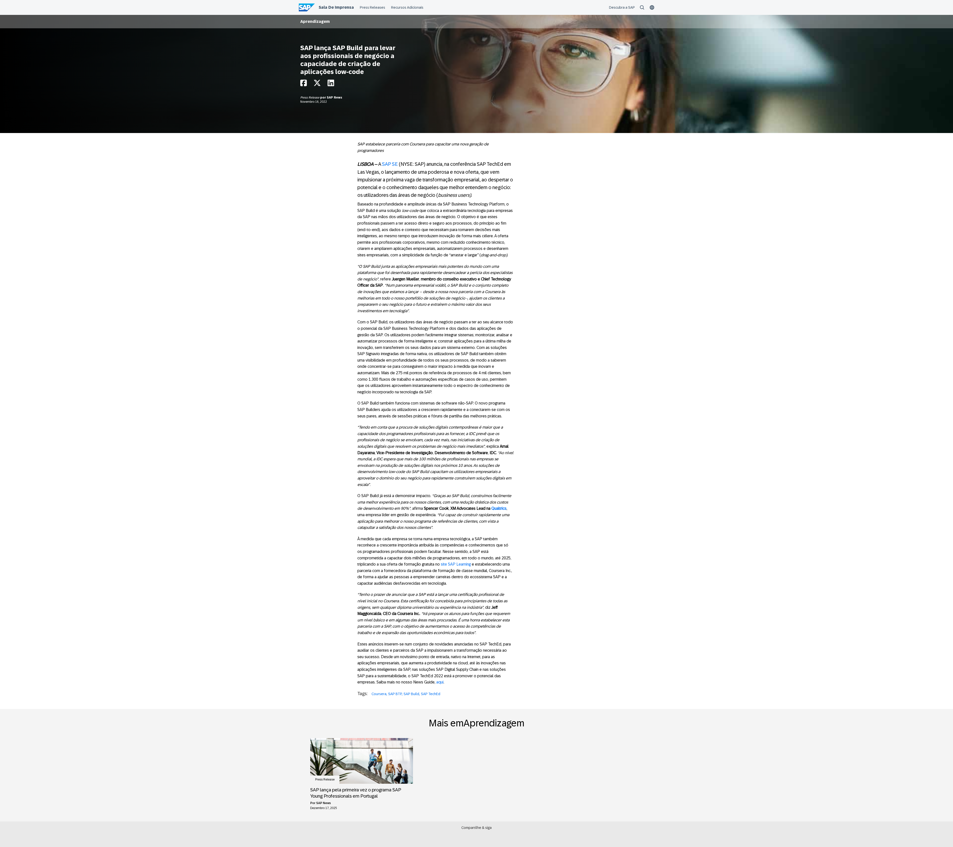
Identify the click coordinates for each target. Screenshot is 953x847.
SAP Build (411, 694)
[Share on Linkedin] (331, 84)
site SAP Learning (456, 564)
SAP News (334, 97)
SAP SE (390, 164)
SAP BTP (395, 694)
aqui (439, 682)
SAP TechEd (430, 694)
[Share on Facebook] (303, 84)
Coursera (379, 694)
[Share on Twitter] (317, 84)
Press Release (310, 97)
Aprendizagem (315, 21)
